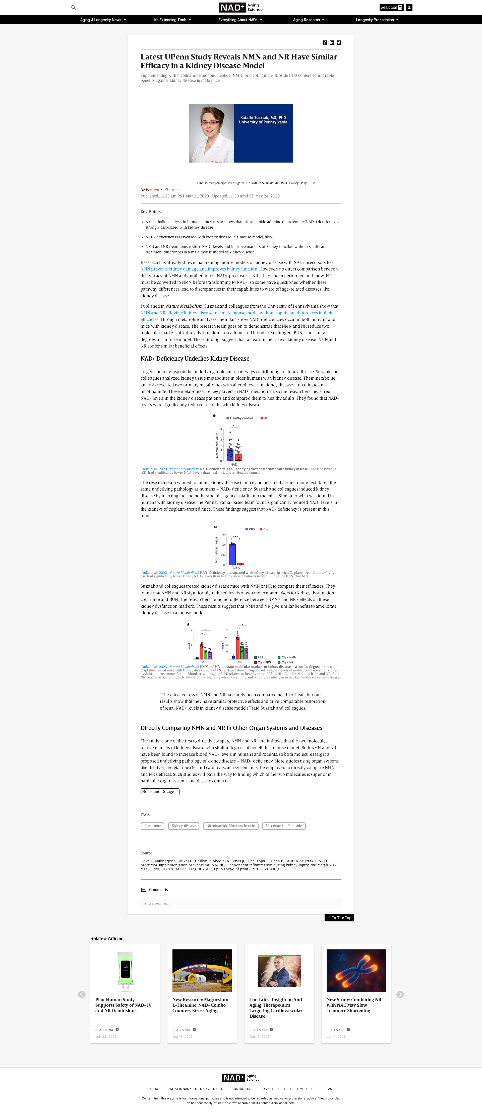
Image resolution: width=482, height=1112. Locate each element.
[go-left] (82, 995)
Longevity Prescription (375, 20)
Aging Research (306, 20)
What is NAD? (180, 1089)
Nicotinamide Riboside (284, 826)
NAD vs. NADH (211, 1089)
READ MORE (104, 1030)
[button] (324, 43)
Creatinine (152, 826)
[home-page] (241, 8)
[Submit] (73, 7)
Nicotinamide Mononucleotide (231, 826)
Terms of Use (306, 1089)
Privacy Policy (273, 1089)
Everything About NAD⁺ (238, 20)
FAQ (329, 1089)
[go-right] (400, 995)
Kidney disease (184, 826)
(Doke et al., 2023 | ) (170, 469)
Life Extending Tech (169, 20)
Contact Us (241, 1089)
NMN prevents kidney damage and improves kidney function (199, 269)
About (155, 1089)
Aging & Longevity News (100, 20)
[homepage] (241, 1077)
